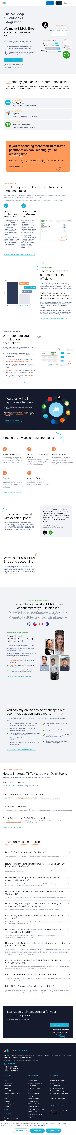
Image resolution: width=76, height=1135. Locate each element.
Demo (59, 3)
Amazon (20, 412)
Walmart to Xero (33, 1101)
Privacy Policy (8, 1096)
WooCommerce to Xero (35, 1114)
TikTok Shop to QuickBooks (36, 1109)
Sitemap (6, 1106)
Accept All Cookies (53, 1130)
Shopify (26, 412)
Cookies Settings (21, 1130)
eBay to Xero (32, 1085)
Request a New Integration (36, 1117)
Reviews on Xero (55, 1085)
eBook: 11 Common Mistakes (58, 1083)
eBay (31, 412)
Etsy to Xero (31, 1091)
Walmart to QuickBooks (35, 1104)
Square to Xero (32, 1111)
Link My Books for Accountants (59, 1110)
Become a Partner (55, 1113)
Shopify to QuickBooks (35, 1098)
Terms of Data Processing (12, 1093)
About (6, 1080)
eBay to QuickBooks (34, 1088)
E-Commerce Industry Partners (59, 1093)
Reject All (37, 1130)
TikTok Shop (20, 414)
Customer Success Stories (57, 1098)
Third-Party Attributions (11, 1104)
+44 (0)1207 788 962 (13, 1118)
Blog (51, 1096)
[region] (38, 1128)
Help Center (7, 1085)
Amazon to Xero (33, 1080)
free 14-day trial (12, 785)
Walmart (10, 414)
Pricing (6, 1109)
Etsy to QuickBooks (33, 1093)
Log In (66, 3)
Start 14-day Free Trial (13, 60)
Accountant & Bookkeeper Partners (60, 1091)
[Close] (74, 1123)
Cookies (6, 1098)
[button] (72, 3)
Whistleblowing (8, 1101)
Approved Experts (12, 980)
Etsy (5, 414)
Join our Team (8, 1083)
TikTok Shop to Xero (34, 1106)
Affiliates (6, 1088)
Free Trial (50, 3)
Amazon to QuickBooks (35, 1083)
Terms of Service (9, 1091)
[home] (4, 3)
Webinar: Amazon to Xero (57, 1080)
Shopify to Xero (32, 1096)
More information (39, 1125)
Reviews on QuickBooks (57, 1088)
